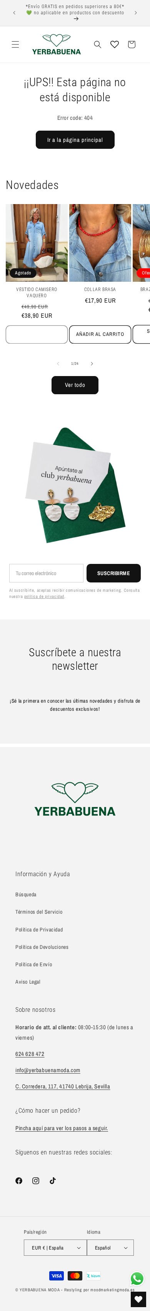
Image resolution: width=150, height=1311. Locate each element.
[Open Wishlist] (114, 44)
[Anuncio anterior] (14, 12)
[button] (15, 44)
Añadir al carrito (100, 334)
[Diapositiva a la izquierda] (58, 363)
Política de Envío (33, 964)
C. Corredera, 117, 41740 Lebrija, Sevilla (62, 1086)
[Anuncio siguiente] (135, 12)
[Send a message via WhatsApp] (137, 1279)
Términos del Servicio (39, 911)
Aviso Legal (28, 981)
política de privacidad (44, 596)
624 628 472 (30, 1054)
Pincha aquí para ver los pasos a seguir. (61, 1128)
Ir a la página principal (75, 140)
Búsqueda (26, 894)
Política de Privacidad (39, 929)
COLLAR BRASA (100, 289)
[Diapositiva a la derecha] (91, 363)
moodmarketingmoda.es (112, 1289)
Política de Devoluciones (41, 946)
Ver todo (75, 385)
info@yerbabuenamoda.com (47, 1070)
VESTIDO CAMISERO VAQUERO (36, 292)
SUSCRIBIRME (113, 573)
